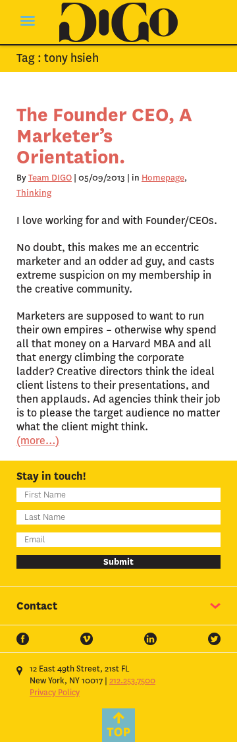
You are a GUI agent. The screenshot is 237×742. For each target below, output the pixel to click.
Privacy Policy (55, 692)
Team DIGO (50, 177)
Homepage (163, 177)
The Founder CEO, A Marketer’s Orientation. (104, 136)
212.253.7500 (132, 680)
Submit (118, 561)
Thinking (33, 192)
